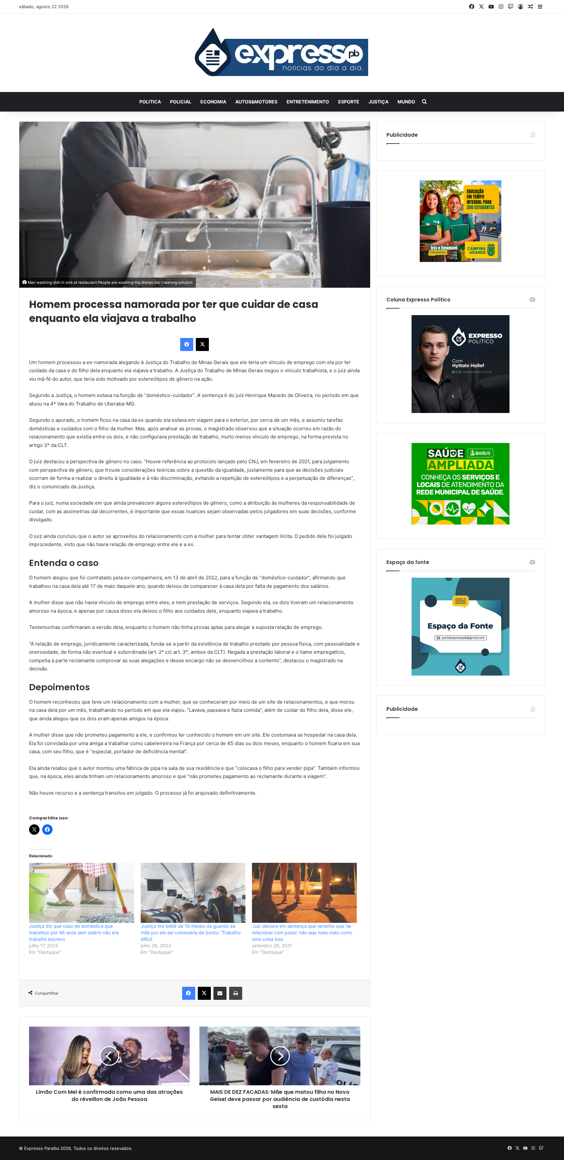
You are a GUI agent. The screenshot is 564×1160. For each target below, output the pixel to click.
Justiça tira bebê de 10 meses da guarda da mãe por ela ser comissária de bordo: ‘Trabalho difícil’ (191, 932)
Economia (213, 101)
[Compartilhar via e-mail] (220, 993)
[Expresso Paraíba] (282, 53)
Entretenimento (308, 101)
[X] (202, 344)
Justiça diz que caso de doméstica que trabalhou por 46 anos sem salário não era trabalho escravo (74, 932)
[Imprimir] (235, 993)
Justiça (378, 101)
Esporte (348, 101)
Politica (150, 101)
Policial (180, 101)
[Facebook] (186, 344)
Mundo (406, 101)
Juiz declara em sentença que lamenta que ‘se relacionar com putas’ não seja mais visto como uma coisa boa (302, 932)
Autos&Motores (256, 101)
